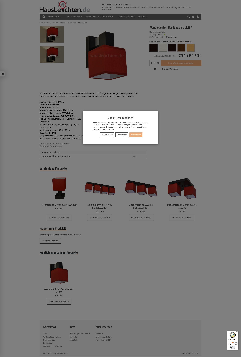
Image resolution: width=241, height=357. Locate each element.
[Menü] (236, 332)
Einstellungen (107, 135)
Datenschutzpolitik (107, 129)
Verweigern (122, 135)
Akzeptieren (136, 135)
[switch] (232, 347)
